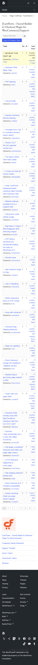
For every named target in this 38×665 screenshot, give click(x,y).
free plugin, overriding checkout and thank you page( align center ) (12, 450)
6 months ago (32, 203)
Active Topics (7, 553)
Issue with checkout (13, 312)
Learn (4, 594)
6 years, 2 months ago (32, 55)
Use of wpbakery (12, 284)
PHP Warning (10, 82)
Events (22, 598)
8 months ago (32, 259)
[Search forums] (25, 36)
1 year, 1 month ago (32, 495)
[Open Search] (28, 3)
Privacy (5, 587)
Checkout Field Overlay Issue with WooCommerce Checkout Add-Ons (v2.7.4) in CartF (10, 418)
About (4, 576)
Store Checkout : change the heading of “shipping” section (12, 363)
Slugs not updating (12, 346)
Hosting (5, 584)
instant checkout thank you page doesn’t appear (10, 496)
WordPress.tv (8, 606)
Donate (24, 602)
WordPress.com (9, 613)
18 (25, 508)
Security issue (10, 257)
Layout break (10, 101)
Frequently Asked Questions (13, 543)
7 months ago (32, 216)
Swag (23, 606)
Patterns (23, 587)
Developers (6, 602)
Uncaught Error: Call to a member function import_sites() (12, 132)
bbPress (6, 620)
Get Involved (25, 594)
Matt (5, 616)
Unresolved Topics (9, 558)
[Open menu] (34, 3)
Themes (23, 580)
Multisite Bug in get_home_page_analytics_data (12, 377)
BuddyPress (8, 624)
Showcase (24, 576)
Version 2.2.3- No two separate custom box (9, 145)
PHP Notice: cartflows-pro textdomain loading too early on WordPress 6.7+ (10, 244)
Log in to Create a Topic (11, 40)
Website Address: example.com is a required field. (11, 204)
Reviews (5, 563)
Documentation (8, 598)
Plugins (22, 584)
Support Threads (8, 548)
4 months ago (32, 131)
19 (29, 508)
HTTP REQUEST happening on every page (11, 463)
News (4, 580)
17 (21, 508)
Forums (4, 10)
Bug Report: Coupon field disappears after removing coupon (12, 229)
